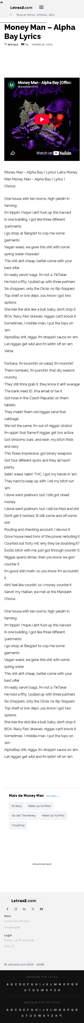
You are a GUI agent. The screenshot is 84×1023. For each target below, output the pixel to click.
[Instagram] (16, 909)
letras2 (13, 44)
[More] (68, 59)
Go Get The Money (24, 815)
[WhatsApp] (38, 59)
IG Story (17, 806)
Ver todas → (53, 795)
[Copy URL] (8, 59)
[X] (48, 59)
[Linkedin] (58, 59)
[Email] (18, 59)
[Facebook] (28, 59)
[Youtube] (41, 909)
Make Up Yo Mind (39, 806)
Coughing (18, 825)
